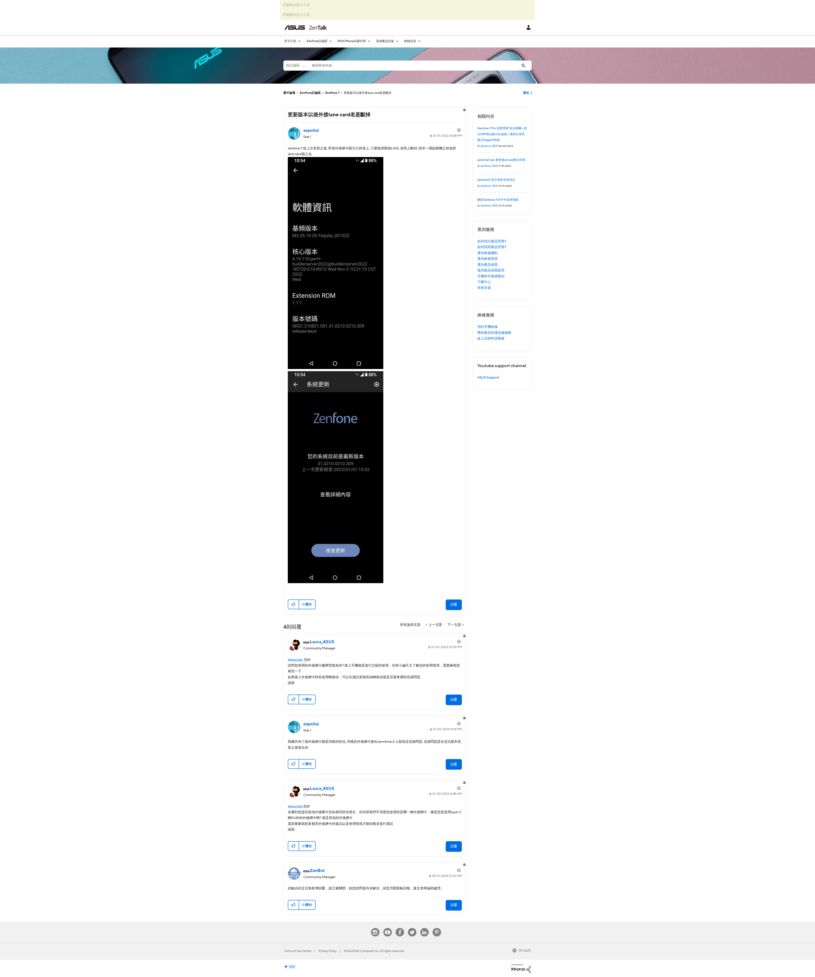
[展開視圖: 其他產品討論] (397, 41)
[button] (293, 604)
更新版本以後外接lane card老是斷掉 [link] (367, 93)
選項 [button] (526, 93)
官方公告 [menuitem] (290, 41)
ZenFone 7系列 (489, 146)
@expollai (295, 660)
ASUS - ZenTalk (305, 27)
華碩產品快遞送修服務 (494, 333)
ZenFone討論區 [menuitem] (316, 41)
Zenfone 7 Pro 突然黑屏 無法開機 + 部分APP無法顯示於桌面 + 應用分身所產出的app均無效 (502, 134)
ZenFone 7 (332, 93)
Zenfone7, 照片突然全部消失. (496, 180)
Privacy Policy (328, 951)
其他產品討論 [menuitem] (385, 41)
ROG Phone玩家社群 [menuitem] (352, 41)
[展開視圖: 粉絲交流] (419, 41)
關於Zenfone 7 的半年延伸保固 (497, 200)
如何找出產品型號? (491, 241)
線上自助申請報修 (490, 338)
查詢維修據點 (487, 253)
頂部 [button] (291, 967)
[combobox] (419, 65)
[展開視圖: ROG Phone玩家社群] (369, 41)
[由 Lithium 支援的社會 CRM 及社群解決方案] (521, 968)
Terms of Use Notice (297, 951)
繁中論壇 (289, 93)
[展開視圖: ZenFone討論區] (331, 41)
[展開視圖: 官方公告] (299, 41)
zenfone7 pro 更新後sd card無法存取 (501, 160)
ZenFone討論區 (310, 93)
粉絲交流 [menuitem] (410, 41)
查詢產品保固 (487, 264)
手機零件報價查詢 (490, 276)
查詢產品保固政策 (490, 270)
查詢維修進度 (487, 259)
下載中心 (484, 282)
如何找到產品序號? (491, 247)
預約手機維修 (487, 327)
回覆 (453, 604)
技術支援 (484, 288)
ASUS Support (488, 377)
